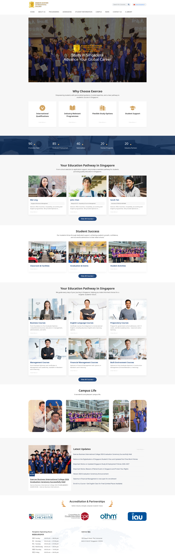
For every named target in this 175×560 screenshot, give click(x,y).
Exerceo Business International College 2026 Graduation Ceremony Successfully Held (49, 480)
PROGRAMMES (54, 12)
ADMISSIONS (67, 12)
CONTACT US (117, 12)
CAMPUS (99, 12)
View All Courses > (87, 219)
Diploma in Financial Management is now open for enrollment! (94, 479)
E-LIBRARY (128, 12)
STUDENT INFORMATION (83, 12)
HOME (32, 12)
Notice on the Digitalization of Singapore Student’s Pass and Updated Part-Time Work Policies (105, 459)
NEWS (107, 12)
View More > (42, 122)
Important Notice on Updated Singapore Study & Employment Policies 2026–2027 (101, 464)
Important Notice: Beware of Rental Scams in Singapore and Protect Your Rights (100, 469)
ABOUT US (41, 12)
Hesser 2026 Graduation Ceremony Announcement (91, 474)
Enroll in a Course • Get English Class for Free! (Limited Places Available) (97, 484)
